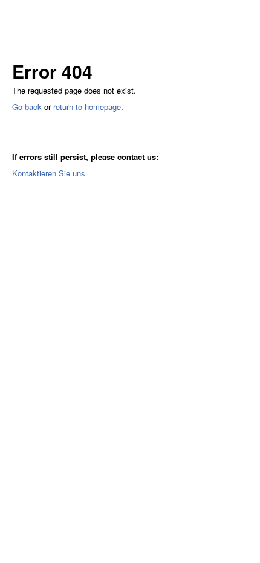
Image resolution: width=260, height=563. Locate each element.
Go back (27, 106)
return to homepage (87, 106)
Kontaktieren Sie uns (48, 173)
